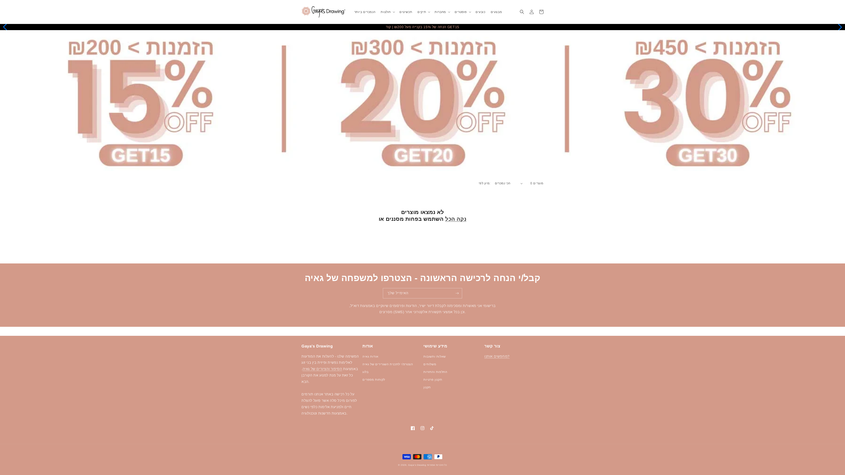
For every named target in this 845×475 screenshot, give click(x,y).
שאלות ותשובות (434, 356)
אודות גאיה (370, 356)
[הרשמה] (457, 293)
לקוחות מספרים (373, 379)
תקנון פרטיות (432, 379)
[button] (387, 11)
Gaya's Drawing (417, 465)
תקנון (427, 387)
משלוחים (429, 364)
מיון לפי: (484, 183)
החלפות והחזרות (435, 372)
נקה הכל (455, 219)
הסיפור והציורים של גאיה (322, 369)
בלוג (365, 372)
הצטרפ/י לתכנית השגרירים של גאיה (387, 364)
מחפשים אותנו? (497, 356)
